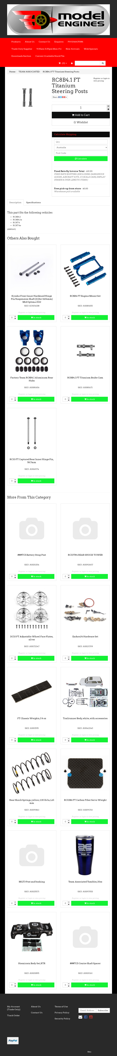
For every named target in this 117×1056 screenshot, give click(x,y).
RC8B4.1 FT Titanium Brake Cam (85, 377)
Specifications (33, 202)
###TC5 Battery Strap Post (32, 555)
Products (16, 42)
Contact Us (44, 42)
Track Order (13, 1015)
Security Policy (62, 1018)
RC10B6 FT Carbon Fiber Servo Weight (85, 800)
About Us (29, 42)
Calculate (82, 158)
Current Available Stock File (49, 56)
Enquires (58, 42)
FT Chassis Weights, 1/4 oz (31, 718)
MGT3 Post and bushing (32, 881)
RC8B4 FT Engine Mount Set (85, 296)
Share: (55, 97)
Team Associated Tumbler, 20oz (85, 881)
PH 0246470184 (75, 42)
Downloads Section (21, 56)
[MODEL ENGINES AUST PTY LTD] (58, 19)
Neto (89, 1052)
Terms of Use (61, 1006)
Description (15, 202)
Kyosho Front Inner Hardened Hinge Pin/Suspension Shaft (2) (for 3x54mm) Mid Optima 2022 (32, 299)
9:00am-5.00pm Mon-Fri (49, 49)
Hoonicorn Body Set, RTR (31, 963)
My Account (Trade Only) (13, 1008)
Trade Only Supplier (21, 49)
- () (62, 63)
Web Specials (91, 49)
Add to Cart (82, 114)
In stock (37, 317)
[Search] (103, 63)
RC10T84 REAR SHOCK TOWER (85, 555)
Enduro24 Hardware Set (85, 636)
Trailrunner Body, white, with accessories (85, 718)
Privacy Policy (62, 1012)
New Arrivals (72, 49)
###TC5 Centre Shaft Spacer (85, 963)
